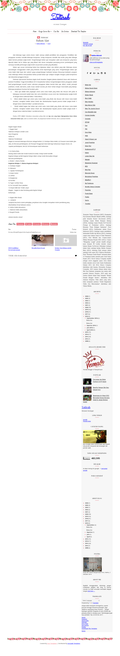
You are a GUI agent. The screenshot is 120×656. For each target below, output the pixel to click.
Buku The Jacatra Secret (92, 108)
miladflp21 (88, 180)
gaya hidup (88, 132)
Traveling (87, 204)
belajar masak (89, 95)
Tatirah (60, 17)
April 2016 (90, 330)
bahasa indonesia (90, 91)
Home (34, 31)
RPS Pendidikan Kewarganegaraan (14, 249)
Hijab (86, 136)
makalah (87, 159)
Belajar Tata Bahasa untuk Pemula (63, 249)
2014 (86, 334)
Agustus (90, 532)
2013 (86, 336)
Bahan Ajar (89, 320)
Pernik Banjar (89, 193)
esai (86, 125)
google (85, 419)
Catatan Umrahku (90, 115)
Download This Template (78, 31)
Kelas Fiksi (88, 146)
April (88, 537)
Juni (88, 534)
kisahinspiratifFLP (90, 149)
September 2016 (92, 318)
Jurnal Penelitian (90, 142)
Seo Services (65, 31)
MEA (86, 166)
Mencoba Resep (89, 173)
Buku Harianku (89, 102)
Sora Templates (52, 643)
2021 (86, 305)
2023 (86, 301)
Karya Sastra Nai (44, 31)
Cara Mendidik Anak (90, 112)
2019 (86, 309)
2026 (86, 296)
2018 (86, 312)
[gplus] (94, 73)
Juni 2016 (90, 328)
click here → (91, 591)
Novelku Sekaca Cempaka (92, 187)
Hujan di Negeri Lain (91, 139)
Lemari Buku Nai (89, 156)
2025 (86, 298)
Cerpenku (87, 119)
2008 (86, 341)
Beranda (85, 42)
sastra (87, 200)
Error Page (85, 624)
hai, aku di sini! (87, 45)
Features (84, 619)
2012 (86, 339)
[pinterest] (105, 73)
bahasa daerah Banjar (91, 88)
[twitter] (91, 73)
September (91, 525)
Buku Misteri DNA (90, 105)
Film (86, 129)
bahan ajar (88, 85)
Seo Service (85, 625)
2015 (86, 332)
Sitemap (84, 622)
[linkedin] (98, 73)
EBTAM (87, 122)
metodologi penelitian (91, 176)
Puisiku (87, 197)
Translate (95, 603)
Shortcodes (85, 621)
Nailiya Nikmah (97, 55)
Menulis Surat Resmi (38, 248)
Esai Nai (56, 31)
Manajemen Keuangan (91, 163)
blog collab (88, 98)
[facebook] (87, 73)
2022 (86, 303)
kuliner (87, 153)
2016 (86, 316)
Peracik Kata (87, 421)
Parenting (88, 190)
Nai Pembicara (89, 183)
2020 (86, 307)
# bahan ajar (44, 37)
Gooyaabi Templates (74, 643)
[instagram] (101, 73)
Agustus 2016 (91, 325)
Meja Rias (88, 170)
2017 (86, 314)
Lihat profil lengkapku (96, 62)
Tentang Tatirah (88, 44)
